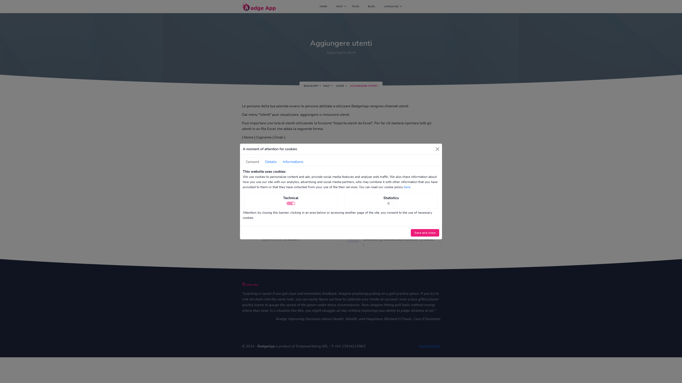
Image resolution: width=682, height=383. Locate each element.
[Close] (437, 149)
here (407, 187)
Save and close (425, 233)
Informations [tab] (293, 161)
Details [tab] (271, 161)
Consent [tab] (252, 161)
